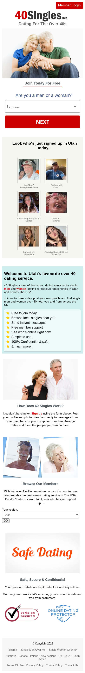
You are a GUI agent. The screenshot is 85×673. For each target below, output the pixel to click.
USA (67, 656)
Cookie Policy (54, 665)
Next (42, 121)
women (21, 288)
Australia (11, 656)
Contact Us (71, 665)
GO (6, 520)
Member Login (69, 5)
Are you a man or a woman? (43, 95)
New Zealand (48, 656)
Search (12, 649)
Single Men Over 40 (33, 649)
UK (60, 656)
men (7, 288)
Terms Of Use (15, 665)
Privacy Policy (34, 665)
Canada (23, 656)
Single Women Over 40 (63, 649)
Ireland (34, 656)
